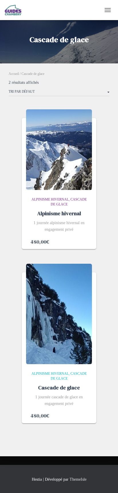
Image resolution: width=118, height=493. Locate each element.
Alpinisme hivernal (50, 199)
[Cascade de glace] (59, 314)
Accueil (14, 74)
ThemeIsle (78, 479)
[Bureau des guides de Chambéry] (15, 10)
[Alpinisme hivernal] (59, 149)
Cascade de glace (59, 387)
